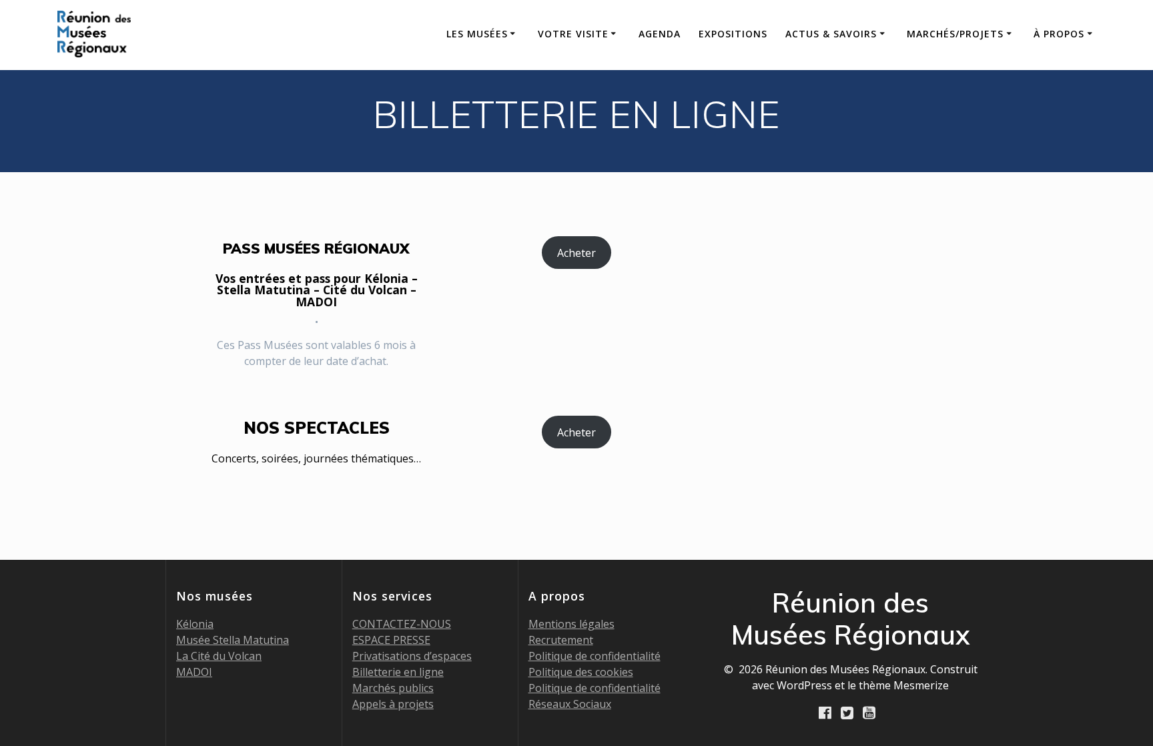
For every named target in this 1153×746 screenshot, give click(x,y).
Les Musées (477, 33)
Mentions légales (571, 624)
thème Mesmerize (904, 685)
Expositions (733, 33)
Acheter (576, 253)
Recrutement (560, 640)
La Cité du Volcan (219, 656)
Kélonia (195, 624)
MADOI (194, 672)
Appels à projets (393, 704)
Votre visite (573, 33)
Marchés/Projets (955, 33)
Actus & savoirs (831, 33)
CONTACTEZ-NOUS (401, 624)
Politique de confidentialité (594, 656)
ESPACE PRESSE (391, 640)
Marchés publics (393, 688)
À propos (1059, 33)
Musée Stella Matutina (232, 640)
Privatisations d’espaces (412, 656)
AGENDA (660, 33)
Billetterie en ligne (398, 672)
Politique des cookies (580, 672)
